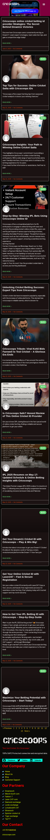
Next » (27, 731)
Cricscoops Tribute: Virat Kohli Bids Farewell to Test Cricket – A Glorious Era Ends (24, 351)
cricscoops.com (8, 834)
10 (38, 728)
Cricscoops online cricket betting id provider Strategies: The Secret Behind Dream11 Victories (24, 24)
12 (46, 728)
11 (42, 728)
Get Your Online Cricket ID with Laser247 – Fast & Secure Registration (21, 577)
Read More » (7, 43)
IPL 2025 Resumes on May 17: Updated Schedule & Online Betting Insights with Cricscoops (23, 477)
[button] (44, 4)
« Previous (7, 728)
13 (22, 731)
